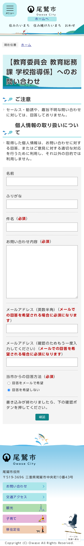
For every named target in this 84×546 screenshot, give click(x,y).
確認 (42, 417)
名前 (10, 173)
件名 (10, 219)
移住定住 (13, 529)
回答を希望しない (26, 390)
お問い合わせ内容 (22, 242)
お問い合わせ (16, 486)
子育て (11, 518)
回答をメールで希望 (27, 383)
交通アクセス (16, 497)
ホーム (26, 45)
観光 (9, 507)
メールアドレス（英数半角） (32, 310)
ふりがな (14, 196)
